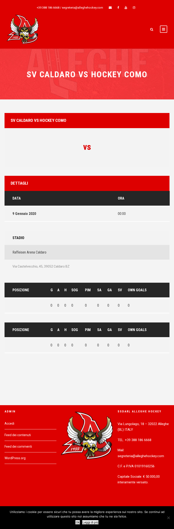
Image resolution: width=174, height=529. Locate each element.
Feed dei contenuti (18, 435)
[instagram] (134, 7)
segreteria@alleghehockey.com (82, 7)
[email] (110, 7)
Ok (78, 522)
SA (99, 290)
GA (109, 290)
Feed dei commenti (18, 446)
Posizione (20, 290)
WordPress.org (15, 458)
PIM (88, 290)
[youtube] (126, 7)
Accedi (9, 423)
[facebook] (118, 7)
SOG (74, 290)
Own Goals (137, 290)
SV (120, 290)
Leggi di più (90, 522)
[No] (168, 517)
